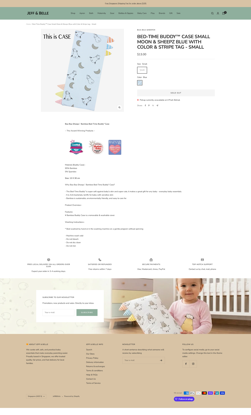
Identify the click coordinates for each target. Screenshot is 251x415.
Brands (162, 13)
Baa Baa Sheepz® (146, 30)
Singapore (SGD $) (35, 396)
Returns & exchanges (95, 366)
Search (89, 349)
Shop (73, 13)
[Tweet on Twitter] (153, 105)
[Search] (212, 13)
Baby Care (142, 13)
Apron (82, 13)
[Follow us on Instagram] (193, 363)
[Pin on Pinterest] (149, 105)
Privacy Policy (92, 358)
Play (153, 13)
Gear (112, 13)
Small (142, 70)
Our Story (90, 354)
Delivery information (95, 362)
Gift (170, 13)
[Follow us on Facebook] (186, 363)
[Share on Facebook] (145, 105)
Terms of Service (93, 383)
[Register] (161, 360)
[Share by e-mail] (157, 105)
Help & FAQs (92, 374)
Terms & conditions (94, 370)
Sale (178, 13)
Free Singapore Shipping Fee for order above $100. (126, 3)
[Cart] (223, 13)
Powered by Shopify (72, 396)
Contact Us (91, 379)
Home (28, 24)
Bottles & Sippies (125, 13)
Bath (91, 13)
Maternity (102, 13)
